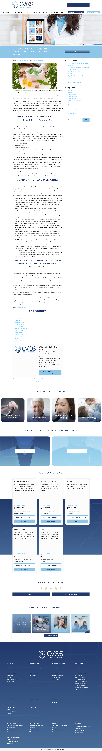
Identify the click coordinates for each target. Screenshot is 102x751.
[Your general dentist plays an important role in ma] (21, 623)
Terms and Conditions (12, 679)
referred (41, 298)
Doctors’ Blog (55, 679)
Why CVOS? (55, 669)
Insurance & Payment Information (37, 669)
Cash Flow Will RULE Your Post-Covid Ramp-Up (25, 381)
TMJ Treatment (78, 689)
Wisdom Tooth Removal (80, 669)
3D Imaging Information (80, 685)
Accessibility (10, 675)
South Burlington (11, 707)
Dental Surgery (19, 324)
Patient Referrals (56, 673)
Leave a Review (31, 594)
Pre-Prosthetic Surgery (80, 683)
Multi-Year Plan (33, 707)
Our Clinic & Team (11, 669)
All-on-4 (17, 320)
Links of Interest (56, 677)
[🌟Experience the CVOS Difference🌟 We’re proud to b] (80, 623)
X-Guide (76, 691)
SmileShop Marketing (48, 749)
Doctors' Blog (22, 307)
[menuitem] (6, 12)
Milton (8, 709)
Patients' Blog (19, 336)
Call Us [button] (77, 5)
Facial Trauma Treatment (81, 679)
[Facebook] (52, 702)
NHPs (23, 129)
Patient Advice (19, 334)
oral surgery (34, 92)
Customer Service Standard (36, 705)
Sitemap (9, 677)
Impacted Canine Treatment (81, 687)
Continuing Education (57, 675)
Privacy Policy (10, 681)
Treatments (18, 12)
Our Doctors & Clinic (57, 671)
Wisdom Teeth (19, 341)
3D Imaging (18, 318)
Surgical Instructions (34, 673)
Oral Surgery (18, 332)
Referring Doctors (75, 12)
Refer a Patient (58, 12)
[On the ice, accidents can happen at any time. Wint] (41, 623)
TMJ (16, 339)
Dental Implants (19, 322)
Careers (9, 671)
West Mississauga (11, 711)
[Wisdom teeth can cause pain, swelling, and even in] (60, 623)
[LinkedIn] (56, 702)
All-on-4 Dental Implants (80, 694)
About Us (6, 12)
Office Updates (19, 330)
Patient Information (34, 671)
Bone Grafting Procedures (81, 677)
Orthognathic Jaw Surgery (81, 673)
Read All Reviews (71, 594)
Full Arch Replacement (21, 328)
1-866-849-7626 (20, 505)
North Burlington (11, 705)
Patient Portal (93, 12)
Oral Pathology (78, 675)
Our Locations (32, 12)
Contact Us (45, 12)
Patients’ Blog (32, 675)
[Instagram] (54, 702)
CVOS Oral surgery (37, 60)
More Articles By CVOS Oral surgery (50, 372)
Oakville (9, 713)
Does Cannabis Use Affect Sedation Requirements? (28, 379)
